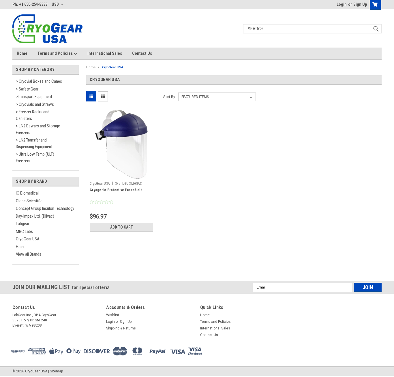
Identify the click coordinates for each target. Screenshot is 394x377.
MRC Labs (24, 231)
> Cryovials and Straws (35, 104)
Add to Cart (121, 227)
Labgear (22, 223)
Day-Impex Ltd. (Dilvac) (35, 216)
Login (342, 4)
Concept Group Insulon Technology (45, 208)
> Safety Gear (27, 89)
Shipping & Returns (121, 328)
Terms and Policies (55, 53)
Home (22, 53)
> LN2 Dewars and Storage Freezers (38, 129)
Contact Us (142, 53)
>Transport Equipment (34, 96)
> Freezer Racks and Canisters (32, 115)
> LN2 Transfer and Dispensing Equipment (34, 143)
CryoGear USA (28, 239)
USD (56, 4)
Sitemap (56, 371)
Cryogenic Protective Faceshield (116, 190)
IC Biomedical (27, 193)
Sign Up (360, 4)
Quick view (121, 174)
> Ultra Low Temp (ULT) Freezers (35, 157)
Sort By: (169, 97)
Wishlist (112, 315)
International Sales (104, 53)
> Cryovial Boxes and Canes (39, 81)
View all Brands (28, 254)
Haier (20, 246)
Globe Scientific (29, 200)
